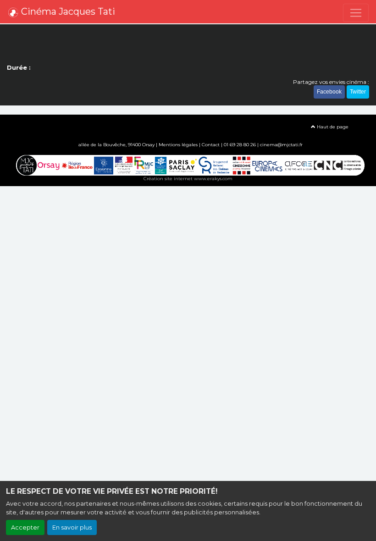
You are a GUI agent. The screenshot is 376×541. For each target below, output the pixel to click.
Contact (211, 145)
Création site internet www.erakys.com (188, 179)
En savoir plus (72, 527)
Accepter (25, 527)
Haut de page (331, 127)
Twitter (358, 91)
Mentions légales (178, 145)
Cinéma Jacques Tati (67, 11)
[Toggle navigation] (356, 13)
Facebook (329, 91)
